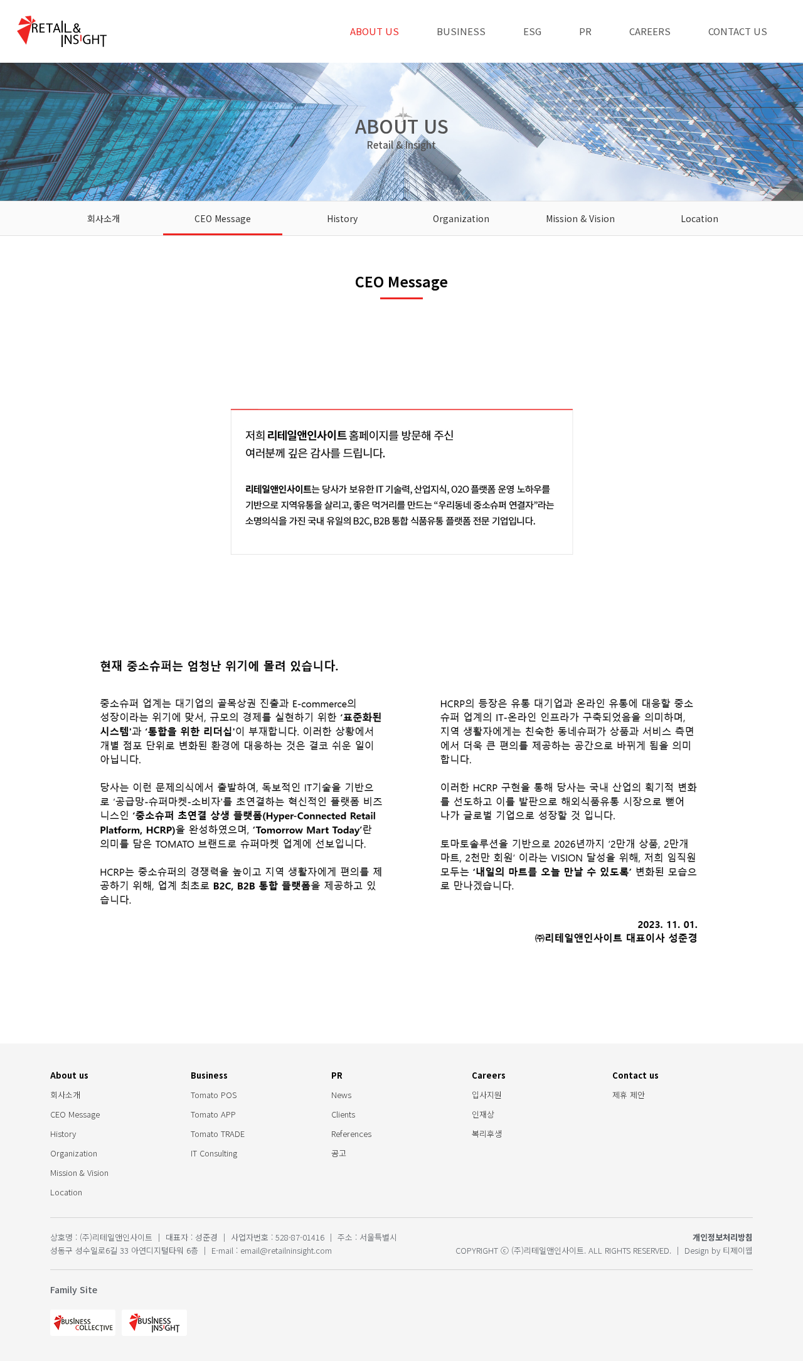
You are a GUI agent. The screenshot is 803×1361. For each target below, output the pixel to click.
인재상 (483, 1114)
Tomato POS (214, 1095)
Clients (343, 1114)
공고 (338, 1153)
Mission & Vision (580, 218)
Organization (461, 218)
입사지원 (487, 1095)
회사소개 (103, 218)
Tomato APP (213, 1114)
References (351, 1134)
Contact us (737, 31)
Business (461, 31)
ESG (532, 31)
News (341, 1095)
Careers (650, 31)
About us (374, 31)
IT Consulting (214, 1153)
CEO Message (222, 218)
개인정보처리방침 (723, 1237)
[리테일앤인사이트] (62, 31)
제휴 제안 (628, 1095)
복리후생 (487, 1134)
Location (699, 218)
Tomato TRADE (218, 1134)
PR (585, 31)
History (342, 218)
